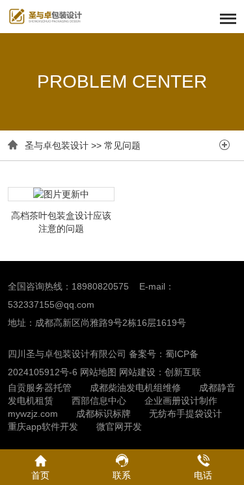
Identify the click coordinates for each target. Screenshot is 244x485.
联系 (122, 475)
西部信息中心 (99, 400)
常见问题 (122, 145)
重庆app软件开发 (43, 426)
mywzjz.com (33, 413)
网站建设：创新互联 (160, 372)
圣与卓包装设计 (56, 145)
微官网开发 (119, 426)
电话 (203, 475)
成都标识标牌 (103, 413)
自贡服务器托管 (40, 387)
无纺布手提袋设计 (185, 413)
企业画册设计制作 (180, 400)
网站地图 (98, 372)
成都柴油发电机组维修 (135, 387)
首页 (40, 475)
